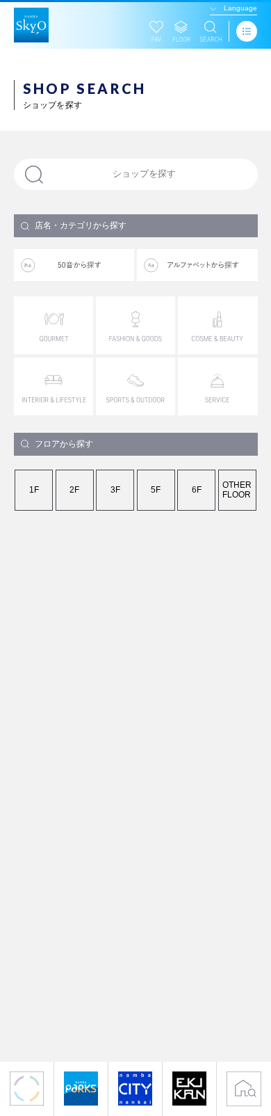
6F (197, 490)
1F (34, 490)
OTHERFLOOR (237, 490)
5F (156, 490)
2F (74, 490)
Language (240, 8)
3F (115, 490)
